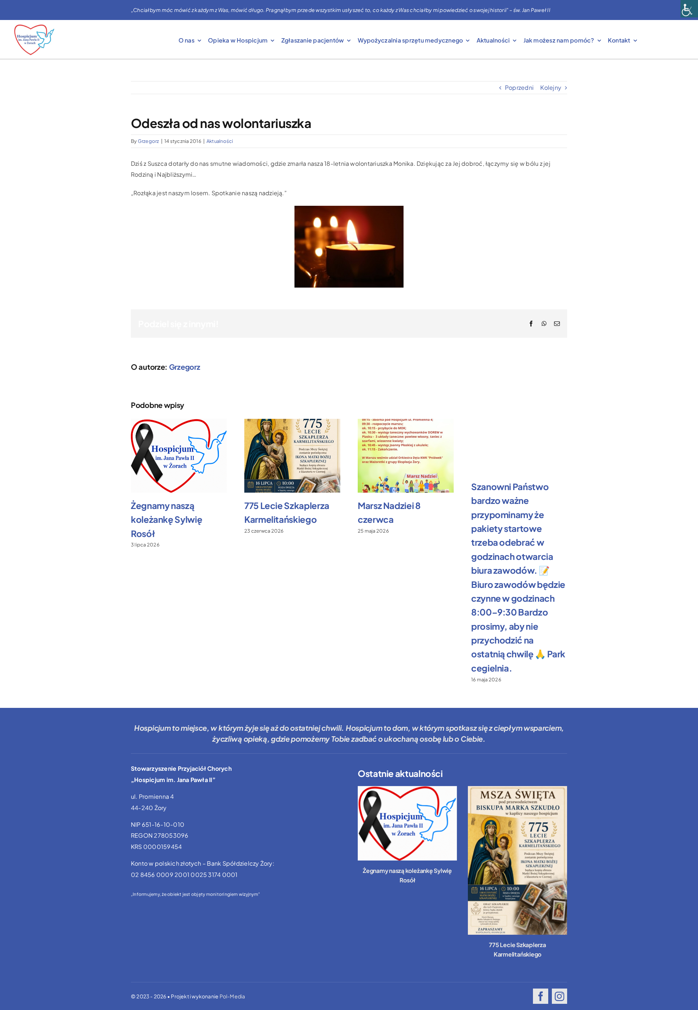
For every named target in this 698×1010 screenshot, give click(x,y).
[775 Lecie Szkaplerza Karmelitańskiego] (517, 860)
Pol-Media (232, 996)
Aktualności (219, 141)
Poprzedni (519, 87)
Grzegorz (148, 141)
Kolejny (550, 87)
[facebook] (540, 996)
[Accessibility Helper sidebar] (689, 8)
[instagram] (559, 996)
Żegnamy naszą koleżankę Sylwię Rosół (166, 519)
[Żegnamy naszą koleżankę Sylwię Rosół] (407, 823)
